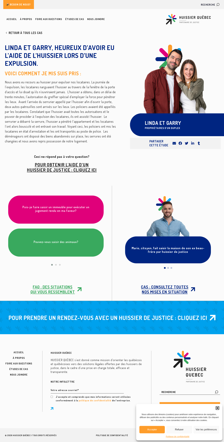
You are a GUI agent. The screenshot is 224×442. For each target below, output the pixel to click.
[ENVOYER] (52, 408)
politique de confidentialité (95, 400)
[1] (164, 268)
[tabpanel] (168, 229)
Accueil (12, 19)
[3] (171, 268)
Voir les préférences (206, 429)
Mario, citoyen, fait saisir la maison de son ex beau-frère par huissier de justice (168, 249)
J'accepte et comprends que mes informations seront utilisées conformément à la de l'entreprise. (93, 398)
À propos (26, 19)
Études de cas (74, 19)
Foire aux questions (48, 19)
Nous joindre (96, 19)
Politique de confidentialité (177, 436)
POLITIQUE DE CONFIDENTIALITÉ (112, 435)
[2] (168, 268)
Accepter (152, 429)
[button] (217, 408)
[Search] (216, 392)
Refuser (179, 429)
